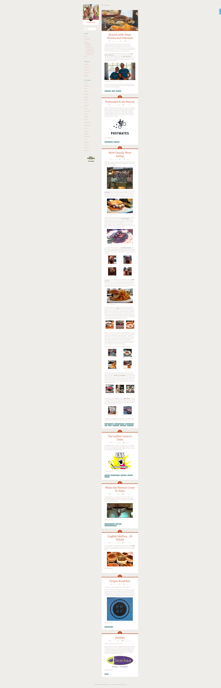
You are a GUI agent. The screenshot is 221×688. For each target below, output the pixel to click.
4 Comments (128, 41)
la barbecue (123, 475)
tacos (85, 145)
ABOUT (85, 36)
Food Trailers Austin (87, 69)
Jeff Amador (86, 75)
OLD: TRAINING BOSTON (89, 54)
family (118, 162)
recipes (85, 130)
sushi (85, 139)
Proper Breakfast (120, 581)
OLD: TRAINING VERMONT (89, 49)
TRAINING (86, 41)
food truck (86, 111)
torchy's (107, 476)
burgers (85, 97)
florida (85, 108)
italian (85, 119)
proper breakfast (109, 626)
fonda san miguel (129, 423)
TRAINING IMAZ (87, 43)
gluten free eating (118, 646)
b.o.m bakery (86, 64)
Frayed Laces (86, 72)
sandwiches (86, 136)
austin (85, 85)
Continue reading (116, 86)
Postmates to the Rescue (120, 101)
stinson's (130, 475)
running (85, 133)
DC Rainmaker (86, 67)
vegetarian (86, 150)
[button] (112, 260)
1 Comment (127, 159)
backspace (107, 475)
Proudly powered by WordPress (101, 684)
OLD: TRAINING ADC (88, 45)
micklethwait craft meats (110, 525)
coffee (85, 99)
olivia (110, 425)
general (85, 113)
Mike (122, 41)
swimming (86, 142)
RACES (85, 56)
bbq (85, 88)
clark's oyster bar (109, 423)
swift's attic (116, 425)
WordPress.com (122, 684)
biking (85, 91)
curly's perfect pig (115, 475)
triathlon (85, 147)
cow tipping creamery (119, 423)
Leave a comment (127, 105)
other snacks (86, 125)
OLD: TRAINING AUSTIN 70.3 (89, 51)
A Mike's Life (91, 22)
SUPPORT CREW (87, 39)
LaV (106, 425)
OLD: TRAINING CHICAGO (89, 47)
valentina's (123, 425)
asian (85, 82)
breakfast (85, 94)
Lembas (120, 637)
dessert (85, 105)
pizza (85, 128)
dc (84, 102)
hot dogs (85, 116)
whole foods (130, 425)
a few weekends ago (125, 499)
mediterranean (86, 122)
